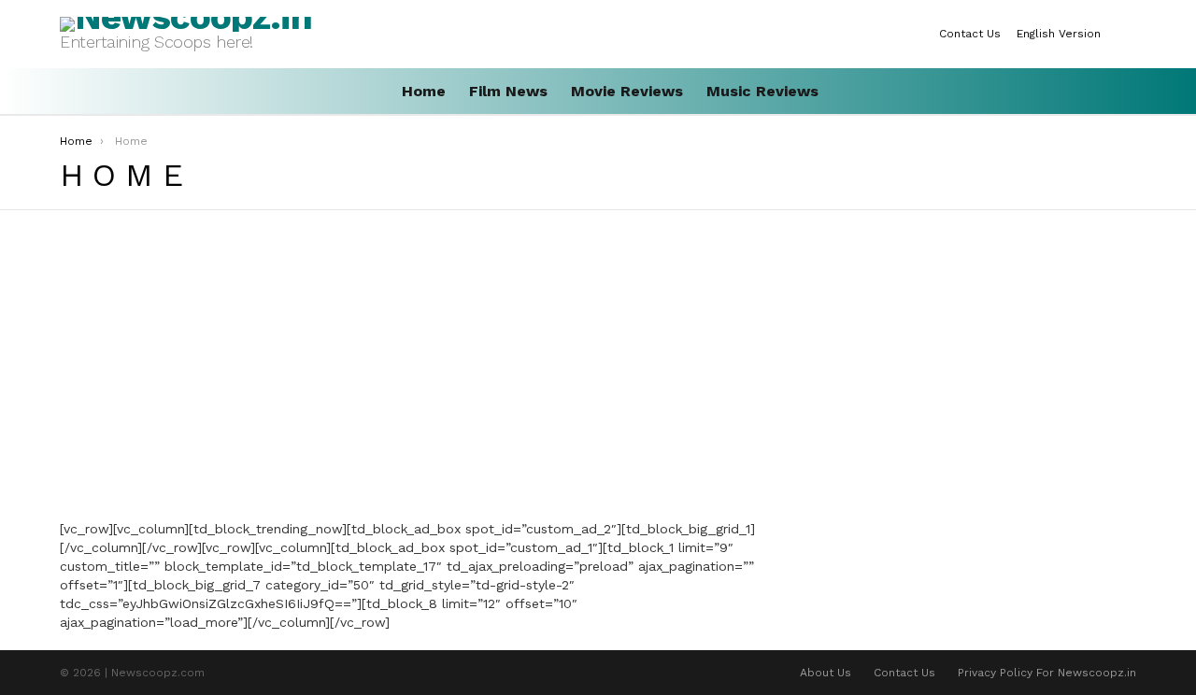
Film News (508, 91)
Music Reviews (762, 91)
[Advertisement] (414, 369)
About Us (825, 672)
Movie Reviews (627, 91)
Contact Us (970, 33)
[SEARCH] (1128, 91)
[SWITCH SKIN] (1128, 34)
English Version (1059, 33)
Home (424, 91)
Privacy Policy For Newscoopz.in (1047, 672)
